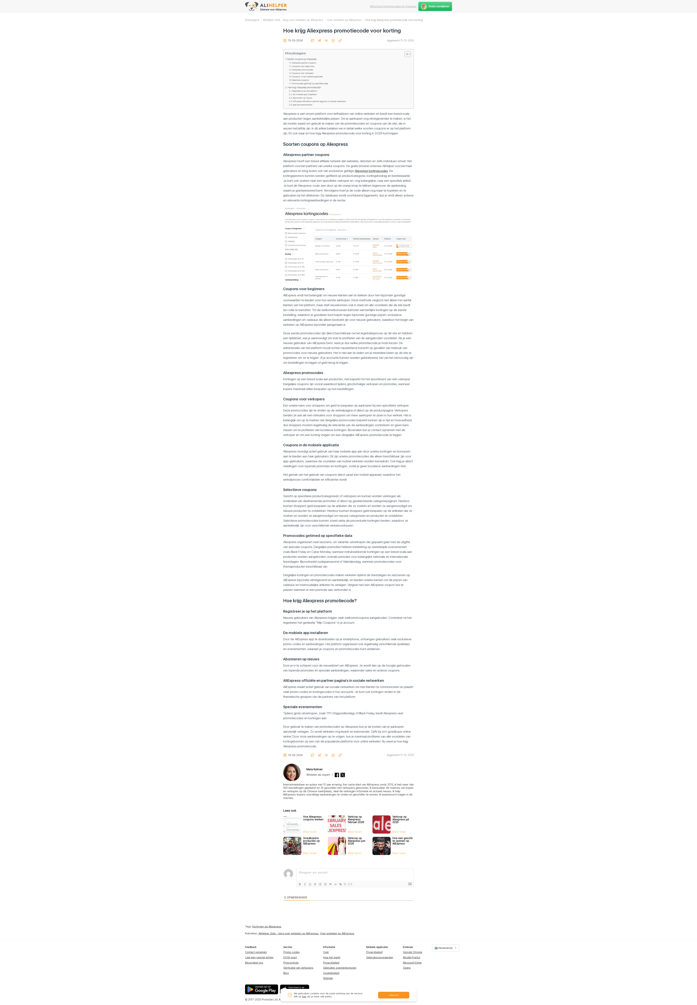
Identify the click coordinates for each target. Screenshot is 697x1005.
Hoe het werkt (331, 957)
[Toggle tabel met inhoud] (406, 54)
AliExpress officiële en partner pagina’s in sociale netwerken (319, 101)
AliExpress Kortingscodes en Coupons (393, 6)
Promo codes (291, 952)
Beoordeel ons (254, 962)
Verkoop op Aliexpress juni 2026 (356, 841)
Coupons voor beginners (303, 66)
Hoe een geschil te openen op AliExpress (402, 841)
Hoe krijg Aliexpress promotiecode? (304, 87)
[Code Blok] (335, 884)
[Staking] (315, 884)
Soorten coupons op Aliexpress (301, 59)
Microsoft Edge (412, 962)
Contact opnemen (256, 952)
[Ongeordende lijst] (325, 884)
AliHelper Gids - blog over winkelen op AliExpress (288, 933)
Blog (286, 973)
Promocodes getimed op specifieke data (310, 83)
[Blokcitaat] (330, 884)
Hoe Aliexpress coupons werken (313, 818)
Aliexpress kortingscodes (371, 171)
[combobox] (445, 948)
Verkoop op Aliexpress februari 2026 (356, 819)
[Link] (340, 884)
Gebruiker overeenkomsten (339, 967)
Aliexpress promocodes (302, 69)
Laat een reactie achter (259, 957)
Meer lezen (310, 831)
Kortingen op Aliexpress (266, 926)
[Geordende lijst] (320, 884)
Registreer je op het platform (304, 91)
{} (345, 884)
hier (304, 996)
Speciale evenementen (302, 104)
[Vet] (299, 884)
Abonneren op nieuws (302, 98)
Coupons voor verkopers (303, 73)
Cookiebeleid (331, 973)
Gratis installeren (438, 6)
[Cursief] (304, 884)
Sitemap (328, 978)
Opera (407, 967)
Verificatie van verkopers (298, 967)
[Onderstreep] (310, 884)
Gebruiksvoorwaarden (379, 957)
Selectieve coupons (300, 80)
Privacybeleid (331, 962)
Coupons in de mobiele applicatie (307, 76)
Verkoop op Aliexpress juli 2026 (400, 819)
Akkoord (393, 995)
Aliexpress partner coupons (304, 63)
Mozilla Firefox (411, 957)
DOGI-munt (290, 957)
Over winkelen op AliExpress (337, 933)
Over (326, 952)
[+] (350, 884)
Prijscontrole (291, 962)
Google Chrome (412, 952)
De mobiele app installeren (305, 94)
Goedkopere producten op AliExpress (311, 841)
